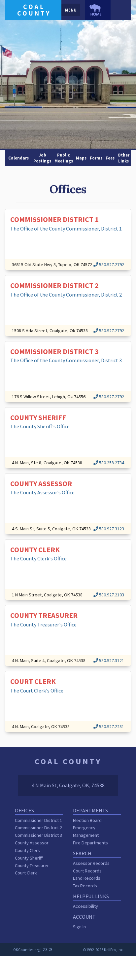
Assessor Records (91, 863)
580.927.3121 (111, 660)
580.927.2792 (111, 264)
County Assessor (32, 843)
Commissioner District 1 (38, 820)
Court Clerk (26, 873)
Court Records (87, 871)
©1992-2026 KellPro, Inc (103, 949)
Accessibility (85, 906)
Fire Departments (90, 843)
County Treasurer (32, 865)
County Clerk (27, 850)
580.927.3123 (111, 529)
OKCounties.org (26, 949)
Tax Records (85, 886)
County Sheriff (29, 858)
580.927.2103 (111, 595)
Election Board (87, 820)
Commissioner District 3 (38, 835)
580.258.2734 (111, 463)
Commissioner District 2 (38, 828)
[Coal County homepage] (33, 9)
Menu (71, 10)
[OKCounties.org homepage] (98, 10)
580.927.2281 (111, 726)
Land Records (86, 878)
